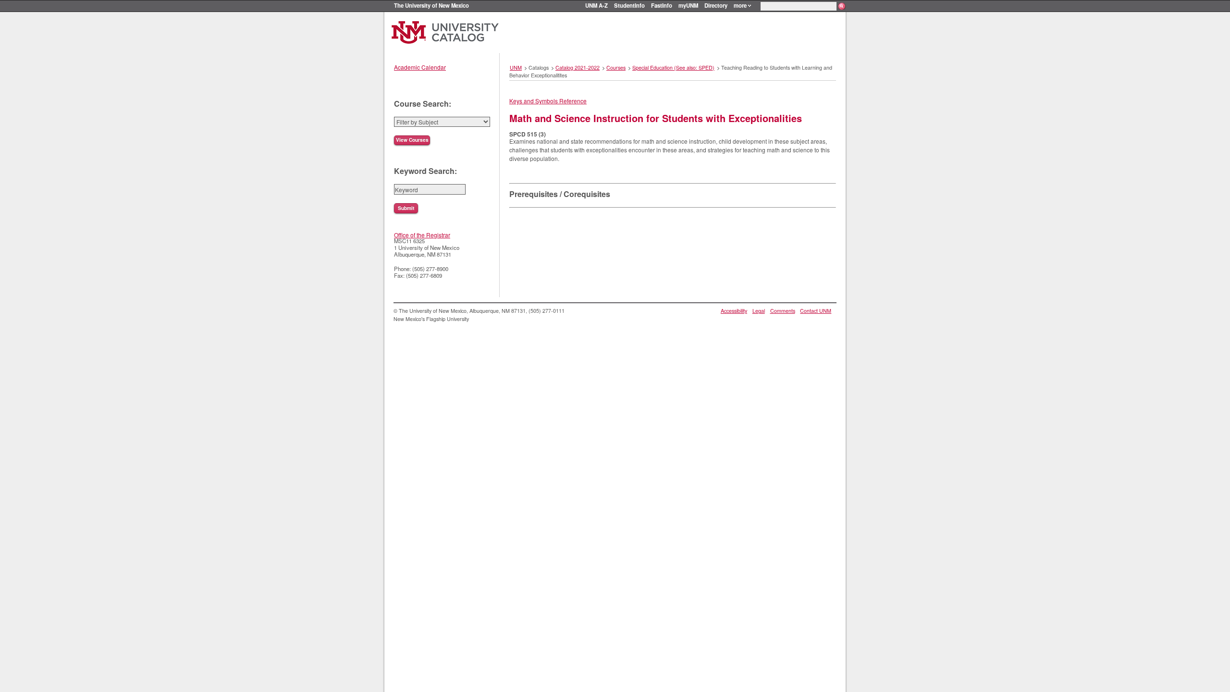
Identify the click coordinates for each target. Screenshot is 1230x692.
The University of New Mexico (431, 5)
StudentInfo (629, 5)
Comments (782, 310)
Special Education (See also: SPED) (673, 67)
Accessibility (734, 310)
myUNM (688, 5)
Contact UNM (815, 310)
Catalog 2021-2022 (577, 67)
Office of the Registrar (422, 235)
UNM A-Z (596, 5)
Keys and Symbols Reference (548, 101)
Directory (715, 5)
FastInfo (661, 5)
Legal (758, 310)
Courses (616, 67)
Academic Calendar (420, 67)
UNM (516, 67)
